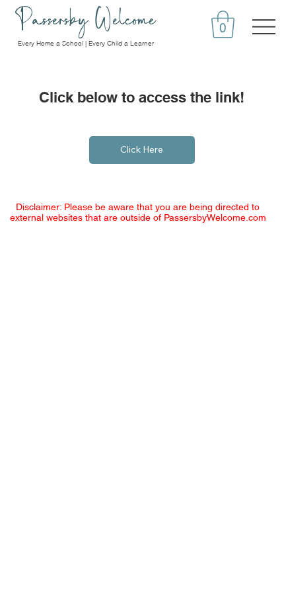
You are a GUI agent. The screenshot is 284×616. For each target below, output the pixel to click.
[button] (222, 24)
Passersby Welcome (85, 19)
